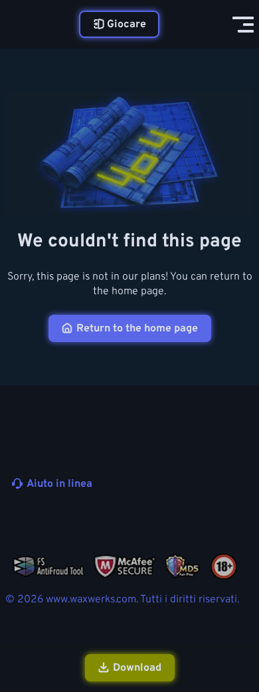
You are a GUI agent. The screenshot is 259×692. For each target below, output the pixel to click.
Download (137, 668)
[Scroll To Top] (241, 611)
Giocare (126, 24)
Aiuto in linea (59, 484)
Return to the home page (137, 328)
